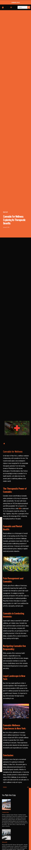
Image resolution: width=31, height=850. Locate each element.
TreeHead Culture (5, 812)
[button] (11, 7)
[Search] (28, 7)
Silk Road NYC (4, 842)
